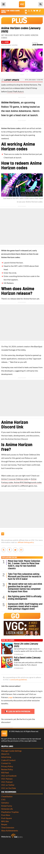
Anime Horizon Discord (18, 439)
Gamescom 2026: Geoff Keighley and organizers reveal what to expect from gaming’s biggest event (25, 606)
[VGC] (22, 4)
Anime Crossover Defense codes (14, 479)
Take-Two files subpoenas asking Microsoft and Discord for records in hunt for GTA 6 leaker (24, 576)
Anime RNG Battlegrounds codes (28, 482)
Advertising (6, 757)
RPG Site (5, 821)
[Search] (40, 4)
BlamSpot (38, 346)
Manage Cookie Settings (11, 751)
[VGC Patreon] (26, 10)
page (10, 697)
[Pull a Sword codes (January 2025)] (7, 662)
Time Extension (7, 827)
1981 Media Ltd (17, 731)
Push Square (6, 818)
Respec (4, 824)
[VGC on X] (31, 10)
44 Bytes (17, 835)
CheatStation (6, 796)
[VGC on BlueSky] (34, 10)
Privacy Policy (7, 766)
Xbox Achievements (9, 830)
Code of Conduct (8, 760)
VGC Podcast (7, 782)
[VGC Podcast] (29, 10)
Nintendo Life (7, 809)
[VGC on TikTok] (40, 10)
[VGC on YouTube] (37, 10)
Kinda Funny (6, 806)
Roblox (5, 107)
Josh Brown (37, 45)
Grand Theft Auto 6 (15, 91)
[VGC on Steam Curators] (26, 12)
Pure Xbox (5, 815)
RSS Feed (5, 772)
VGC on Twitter (7, 785)
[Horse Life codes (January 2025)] (7, 648)
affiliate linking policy (26, 542)
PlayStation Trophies (10, 812)
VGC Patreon (7, 779)
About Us (5, 754)
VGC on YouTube (8, 788)
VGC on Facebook (8, 776)
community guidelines (18, 680)
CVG (3, 799)
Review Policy (7, 769)
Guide (6, 42)
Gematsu (5, 802)
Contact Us (6, 763)
